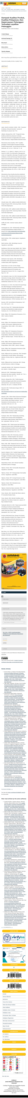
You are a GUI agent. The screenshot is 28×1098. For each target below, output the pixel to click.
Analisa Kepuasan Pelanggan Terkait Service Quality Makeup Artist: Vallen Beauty (15, 756)
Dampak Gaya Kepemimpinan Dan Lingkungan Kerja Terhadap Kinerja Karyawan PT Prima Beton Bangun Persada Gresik (15, 852)
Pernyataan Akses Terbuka (9, 1015)
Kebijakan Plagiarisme (8, 1018)
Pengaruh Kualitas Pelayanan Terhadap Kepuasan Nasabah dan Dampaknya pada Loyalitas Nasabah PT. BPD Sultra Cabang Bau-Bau (14, 675)
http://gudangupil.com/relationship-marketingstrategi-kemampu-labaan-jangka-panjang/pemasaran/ (13, 233)
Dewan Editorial (7, 996)
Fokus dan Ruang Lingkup (9, 1004)
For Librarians (6, 1039)
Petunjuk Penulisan (7, 1023)
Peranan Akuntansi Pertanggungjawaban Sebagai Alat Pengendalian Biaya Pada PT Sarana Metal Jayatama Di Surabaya (14, 904)
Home (3, 8)
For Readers (6, 1034)
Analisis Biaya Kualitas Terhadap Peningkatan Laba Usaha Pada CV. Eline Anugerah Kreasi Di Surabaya (14, 805)
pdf (4, 592)
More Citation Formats (9, 622)
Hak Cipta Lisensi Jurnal (8, 1020)
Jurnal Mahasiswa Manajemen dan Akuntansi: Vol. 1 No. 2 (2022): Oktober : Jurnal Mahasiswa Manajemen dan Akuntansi (15, 714)
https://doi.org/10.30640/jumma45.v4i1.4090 (15, 57)
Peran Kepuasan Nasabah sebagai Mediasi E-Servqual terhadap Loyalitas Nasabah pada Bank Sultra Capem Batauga (13, 697)
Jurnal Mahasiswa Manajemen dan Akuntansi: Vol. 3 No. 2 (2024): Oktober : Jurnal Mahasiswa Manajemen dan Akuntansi (13, 922)
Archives (7, 8)
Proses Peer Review (7, 1002)
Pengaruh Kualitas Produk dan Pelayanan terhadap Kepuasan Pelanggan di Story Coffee (14, 686)
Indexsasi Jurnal (7, 1028)
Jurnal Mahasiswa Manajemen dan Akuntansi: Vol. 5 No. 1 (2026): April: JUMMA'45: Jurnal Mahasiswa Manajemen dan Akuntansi (15, 680)
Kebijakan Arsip (6, 1012)
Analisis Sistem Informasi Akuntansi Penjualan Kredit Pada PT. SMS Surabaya (14, 816)
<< (2, 927)
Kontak (4, 994)
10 (9, 789)
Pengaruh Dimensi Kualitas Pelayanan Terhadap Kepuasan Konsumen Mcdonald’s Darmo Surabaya (14, 841)
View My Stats (5, 1076)
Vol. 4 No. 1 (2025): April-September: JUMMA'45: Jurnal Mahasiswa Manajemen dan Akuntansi (13, 10)
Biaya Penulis (6, 1026)
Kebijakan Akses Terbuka (9, 1010)
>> (12, 789)
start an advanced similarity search (16, 792)
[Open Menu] (1, 2)
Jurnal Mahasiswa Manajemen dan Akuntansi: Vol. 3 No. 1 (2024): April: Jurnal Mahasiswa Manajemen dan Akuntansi (15, 727)
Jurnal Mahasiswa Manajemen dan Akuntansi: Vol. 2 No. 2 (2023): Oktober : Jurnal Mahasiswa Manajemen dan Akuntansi (15, 751)
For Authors (5, 1036)
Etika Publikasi (6, 1007)
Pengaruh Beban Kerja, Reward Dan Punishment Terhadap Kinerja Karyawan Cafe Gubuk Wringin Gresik (15, 864)
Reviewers (5, 999)
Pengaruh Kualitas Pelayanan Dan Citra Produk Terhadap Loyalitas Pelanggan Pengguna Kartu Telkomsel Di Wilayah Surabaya (13, 748)
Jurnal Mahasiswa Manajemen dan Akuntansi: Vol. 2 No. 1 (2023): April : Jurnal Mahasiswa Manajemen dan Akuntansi (15, 831)
